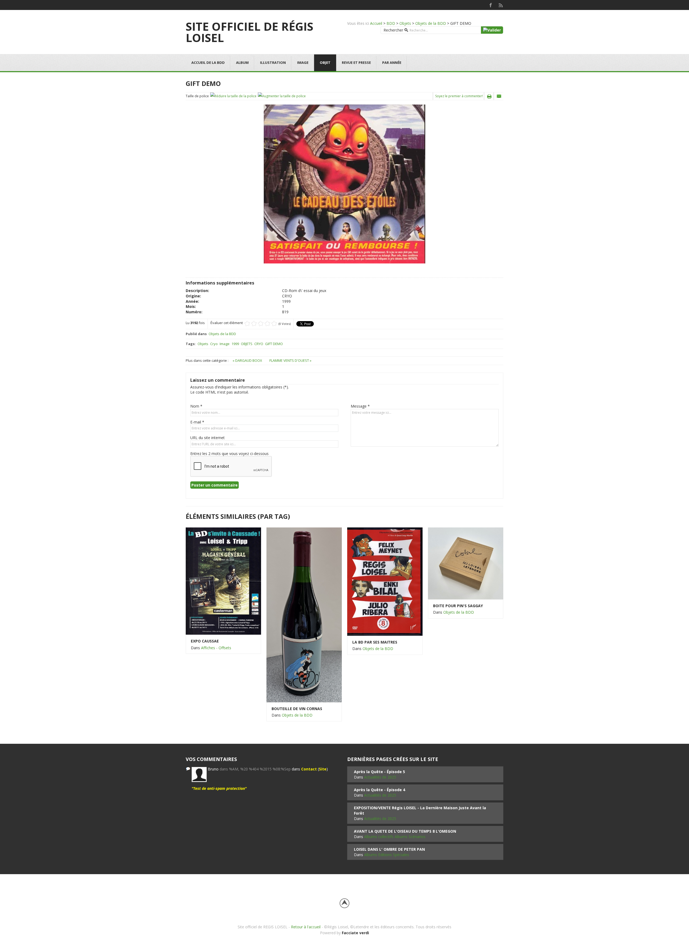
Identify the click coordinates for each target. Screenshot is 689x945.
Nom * (196, 406)
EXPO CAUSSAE (205, 641)
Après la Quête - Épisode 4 (379, 789)
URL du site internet (207, 437)
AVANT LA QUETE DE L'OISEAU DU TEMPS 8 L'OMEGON (405, 831)
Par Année (391, 62)
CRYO (258, 343)
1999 (235, 343)
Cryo (214, 343)
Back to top (344, 903)
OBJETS (246, 343)
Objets (405, 23)
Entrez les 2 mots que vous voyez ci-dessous (229, 453)
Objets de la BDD (430, 23)
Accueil (376, 23)
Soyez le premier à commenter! (459, 96)
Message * (360, 406)
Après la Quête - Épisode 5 (379, 771)
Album (242, 62)
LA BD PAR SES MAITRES (374, 642)
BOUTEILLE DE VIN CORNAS (297, 708)
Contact (309, 769)
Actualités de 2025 (380, 777)
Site (322, 769)
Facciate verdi (355, 932)
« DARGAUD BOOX (248, 360)
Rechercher (393, 30)
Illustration (273, 62)
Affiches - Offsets (216, 647)
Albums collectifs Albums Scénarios (395, 836)
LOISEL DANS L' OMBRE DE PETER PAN (389, 849)
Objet (325, 62)
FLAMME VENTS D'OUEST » (290, 360)
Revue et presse (356, 62)
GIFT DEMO (274, 343)
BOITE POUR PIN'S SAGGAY (458, 605)
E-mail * (197, 422)
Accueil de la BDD (208, 62)
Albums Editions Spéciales (386, 854)
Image (302, 62)
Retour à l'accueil (306, 926)
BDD (390, 23)
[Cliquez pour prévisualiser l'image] (344, 183)
